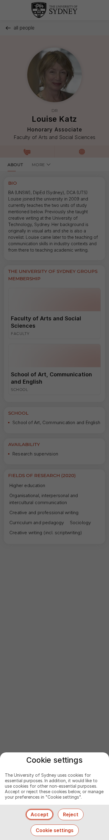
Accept (39, 814)
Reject (70, 814)
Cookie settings (55, 830)
